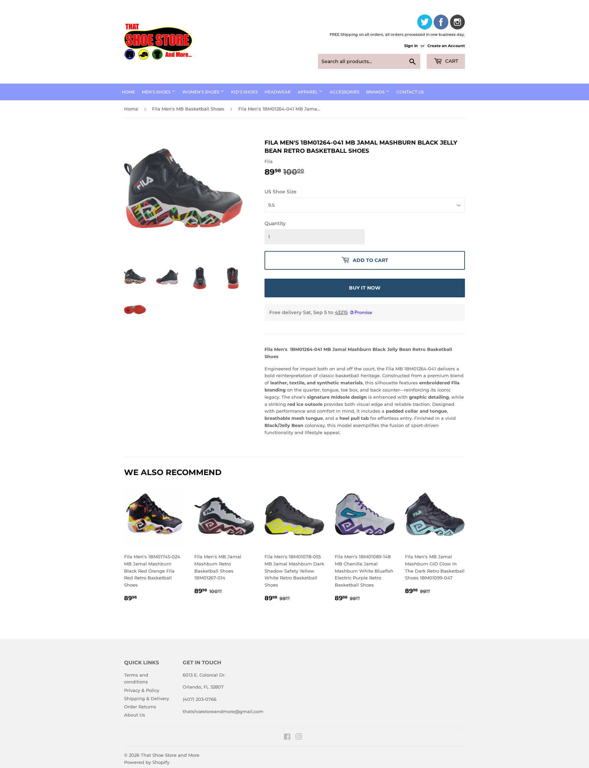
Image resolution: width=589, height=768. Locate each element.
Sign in (411, 45)
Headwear (278, 91)
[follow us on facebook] (441, 23)
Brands (376, 91)
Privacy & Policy (141, 690)
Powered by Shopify (146, 762)
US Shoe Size (281, 192)
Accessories (344, 91)
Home (128, 91)
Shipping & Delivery (146, 698)
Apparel (308, 91)
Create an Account (446, 45)
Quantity (275, 223)
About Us (134, 715)
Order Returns (140, 706)
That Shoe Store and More (170, 755)
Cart (451, 61)
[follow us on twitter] (424, 23)
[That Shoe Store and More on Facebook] (287, 737)
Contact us (410, 91)
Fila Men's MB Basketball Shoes (188, 109)
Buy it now (364, 288)
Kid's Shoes (244, 91)
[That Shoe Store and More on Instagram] (299, 737)
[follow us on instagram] (457, 23)
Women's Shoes (201, 91)
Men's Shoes (156, 91)
